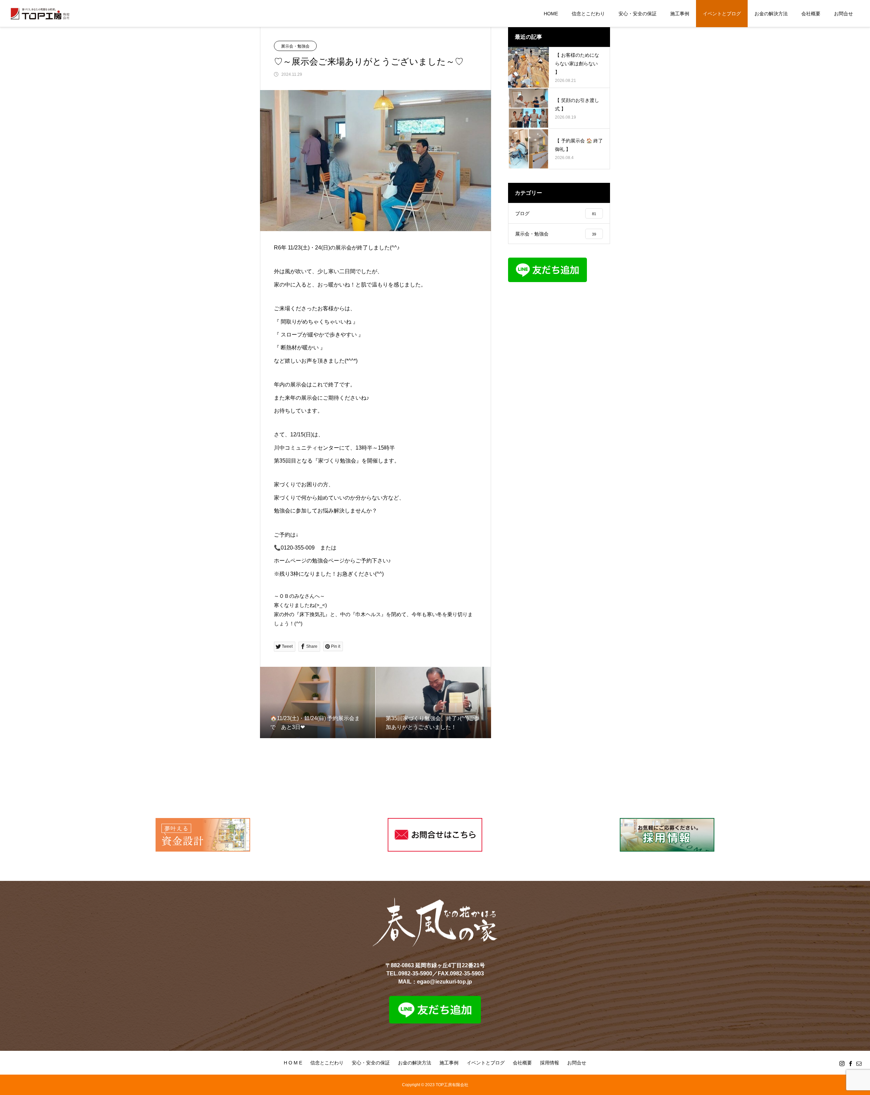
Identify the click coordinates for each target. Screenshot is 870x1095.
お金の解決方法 (771, 13)
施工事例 (679, 13)
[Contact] (859, 1063)
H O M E (293, 1062)
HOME (551, 13)
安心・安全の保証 (638, 13)
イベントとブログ (722, 13)
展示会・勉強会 (295, 46)
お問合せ (843, 13)
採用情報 (549, 1062)
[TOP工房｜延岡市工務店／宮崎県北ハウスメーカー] (40, 13)
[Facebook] (850, 1063)
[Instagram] (842, 1063)
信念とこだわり (588, 13)
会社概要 (810, 13)
